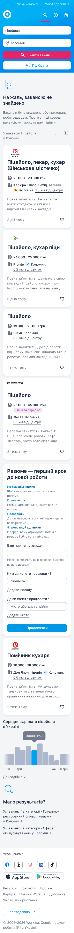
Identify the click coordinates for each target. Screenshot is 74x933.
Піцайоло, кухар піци (33, 247)
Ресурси (10, 888)
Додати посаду (19, 590)
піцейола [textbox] (12, 31)
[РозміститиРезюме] (55, 15)
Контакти (28, 888)
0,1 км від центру (27, 422)
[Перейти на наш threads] (18, 865)
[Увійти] (66, 15)
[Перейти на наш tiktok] (52, 865)
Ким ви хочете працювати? (29, 573)
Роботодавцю (55, 4)
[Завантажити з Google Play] (49, 876)
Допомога (57, 894)
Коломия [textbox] (17, 43)
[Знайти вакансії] (45, 15)
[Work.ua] (7, 14)
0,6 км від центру (27, 677)
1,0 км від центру (49, 190)
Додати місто (18, 615)
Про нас (46, 888)
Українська (12, 854)
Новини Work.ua (32, 894)
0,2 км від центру (27, 269)
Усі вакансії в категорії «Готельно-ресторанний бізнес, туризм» (31, 816)
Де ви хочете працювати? (28, 599)
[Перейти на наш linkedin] (41, 865)
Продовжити (37, 628)
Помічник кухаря (28, 655)
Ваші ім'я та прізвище (24, 545)
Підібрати (40, 65)
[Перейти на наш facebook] (7, 865)
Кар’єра (9, 894)
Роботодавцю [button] (18, 912)
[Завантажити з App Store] (17, 876)
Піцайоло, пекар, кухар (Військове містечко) (36, 165)
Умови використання (20, 900)
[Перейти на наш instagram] (30, 865)
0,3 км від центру (27, 338)
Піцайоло (19, 316)
